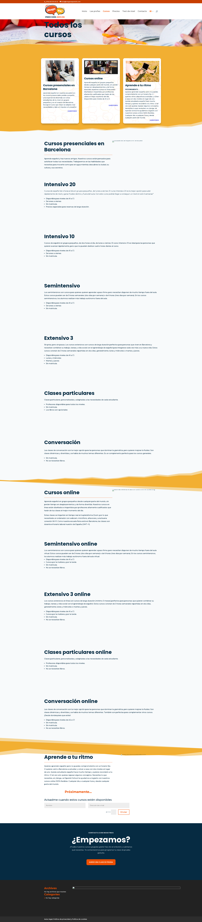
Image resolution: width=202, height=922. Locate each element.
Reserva (151, 218)
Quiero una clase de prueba (101, 862)
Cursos (106, 11)
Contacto (142, 11)
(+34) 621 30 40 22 (52, 1)
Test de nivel (128, 11)
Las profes (95, 11)
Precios (116, 11)
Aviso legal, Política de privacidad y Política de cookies (65, 919)
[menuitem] (152, 15)
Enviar (123, 812)
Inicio (84, 11)
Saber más (72, 111)
